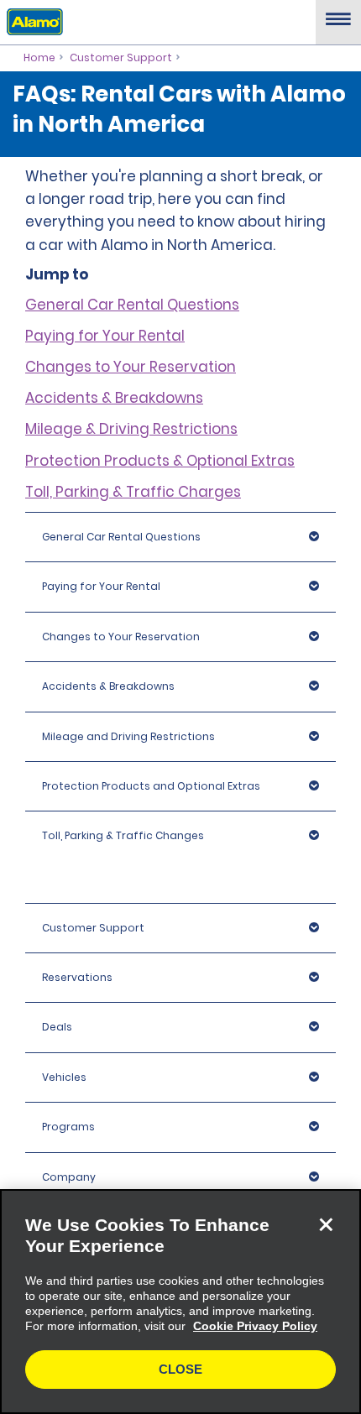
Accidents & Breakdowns (114, 398)
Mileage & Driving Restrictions (131, 429)
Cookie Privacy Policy (255, 1326)
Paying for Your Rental (105, 336)
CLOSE (180, 1369)
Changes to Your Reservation (130, 367)
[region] (180, 1301)
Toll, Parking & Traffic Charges (133, 492)
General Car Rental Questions (132, 305)
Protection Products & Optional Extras (160, 461)
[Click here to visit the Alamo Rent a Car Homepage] (31, 21)
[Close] (326, 1224)
